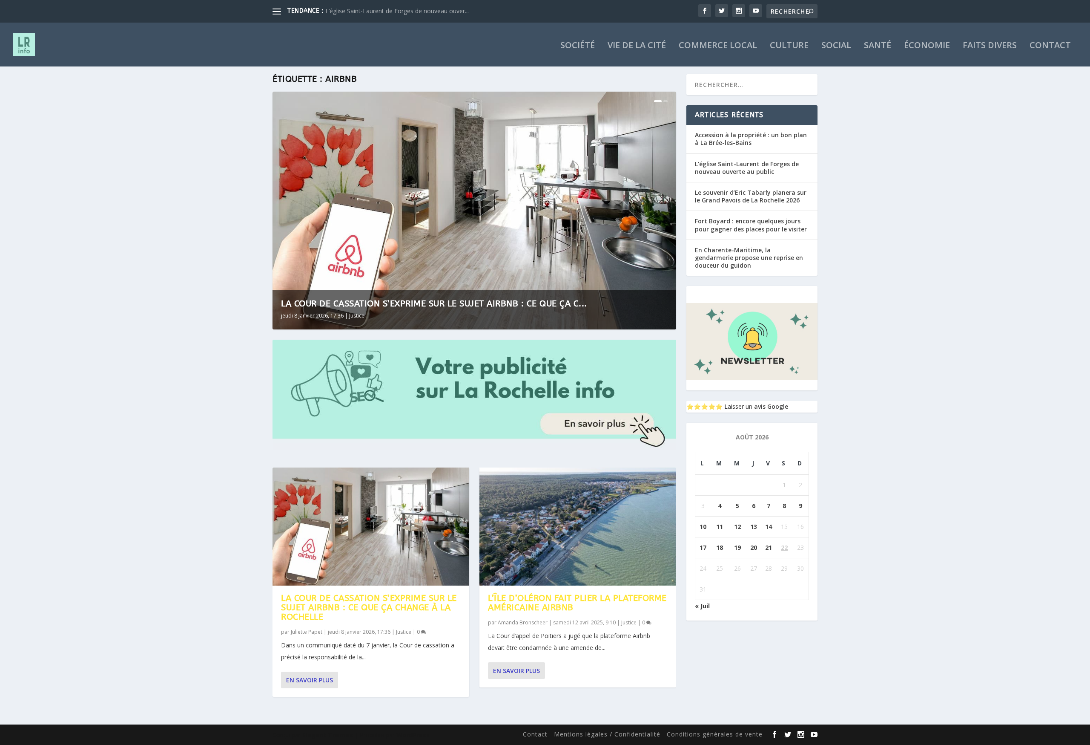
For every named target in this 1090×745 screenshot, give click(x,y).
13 (753, 527)
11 (719, 527)
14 (768, 527)
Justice (356, 315)
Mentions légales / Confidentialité (607, 734)
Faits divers (990, 46)
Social (836, 46)
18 (719, 547)
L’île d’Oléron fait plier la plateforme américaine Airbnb (577, 602)
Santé (877, 46)
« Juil (702, 606)
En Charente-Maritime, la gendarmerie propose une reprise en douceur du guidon (749, 257)
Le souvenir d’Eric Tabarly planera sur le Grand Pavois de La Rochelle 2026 (750, 196)
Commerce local (718, 46)
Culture (789, 46)
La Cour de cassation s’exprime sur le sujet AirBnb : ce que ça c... (434, 304)
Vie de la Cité (637, 46)
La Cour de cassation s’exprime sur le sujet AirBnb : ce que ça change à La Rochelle (369, 607)
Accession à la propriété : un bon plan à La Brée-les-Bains (751, 139)
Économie (927, 46)
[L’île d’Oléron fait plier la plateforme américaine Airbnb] (577, 527)
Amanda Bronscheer (523, 622)
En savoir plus (309, 680)
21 (768, 547)
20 (753, 547)
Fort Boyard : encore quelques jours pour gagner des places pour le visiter (751, 225)
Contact (1050, 46)
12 (737, 527)
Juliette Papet (306, 631)
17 (703, 547)
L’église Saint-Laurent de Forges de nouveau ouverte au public (747, 168)
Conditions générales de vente (715, 734)
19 (737, 547)
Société (577, 46)
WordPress (413, 735)
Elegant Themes (327, 735)
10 (703, 527)
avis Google (771, 406)
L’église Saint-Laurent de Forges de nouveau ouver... (397, 11)
